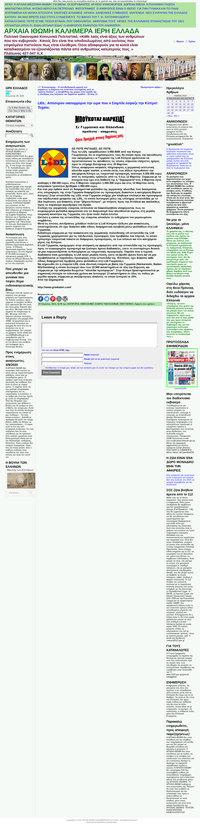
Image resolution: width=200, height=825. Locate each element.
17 (176, 107)
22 (168, 110)
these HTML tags (61, 350)
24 (176, 110)
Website (88, 363)
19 (184, 107)
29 (168, 113)
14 (192, 104)
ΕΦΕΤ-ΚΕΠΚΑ (126, 304)
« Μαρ (169, 116)
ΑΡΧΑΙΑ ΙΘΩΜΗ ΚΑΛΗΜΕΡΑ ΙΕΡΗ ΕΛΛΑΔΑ (71, 31)
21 (192, 107)
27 (188, 110)
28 (192, 110)
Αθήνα (9, 91)
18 (180, 107)
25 (180, 110)
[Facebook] (40, 299)
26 (184, 110)
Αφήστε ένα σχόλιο (144, 304)
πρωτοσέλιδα (180, 388)
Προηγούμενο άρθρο (151, 87)
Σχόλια (192, 41)
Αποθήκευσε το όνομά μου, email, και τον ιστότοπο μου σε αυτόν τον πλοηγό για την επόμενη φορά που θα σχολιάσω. (99, 368)
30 (172, 113)
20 (188, 107)
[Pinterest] (53, 299)
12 (184, 104)
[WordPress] (65, 299)
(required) (91, 355)
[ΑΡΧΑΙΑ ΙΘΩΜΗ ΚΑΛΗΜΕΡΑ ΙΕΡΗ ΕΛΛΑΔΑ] (100, 70)
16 (172, 107)
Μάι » (176, 116)
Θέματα (180, 41)
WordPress (101, 822)
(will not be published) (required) (101, 359)
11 (180, 104)
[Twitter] (47, 299)
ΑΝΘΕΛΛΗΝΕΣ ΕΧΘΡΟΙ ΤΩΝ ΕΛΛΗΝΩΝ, (100, 304)
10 (176, 104)
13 (188, 104)
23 (172, 110)
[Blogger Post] (59, 299)
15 (168, 107)
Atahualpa (112, 822)
